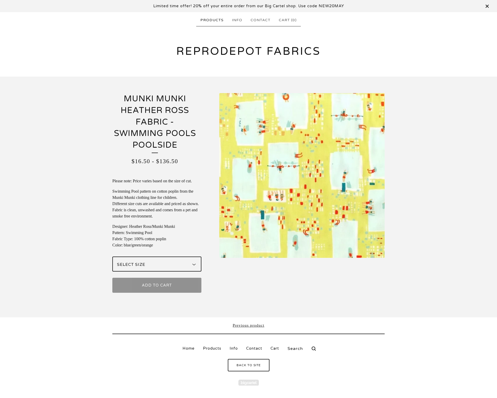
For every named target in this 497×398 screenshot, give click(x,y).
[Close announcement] (487, 6)
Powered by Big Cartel (248, 383)
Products (212, 20)
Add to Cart (157, 285)
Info (237, 20)
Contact (261, 20)
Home (188, 348)
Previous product (248, 325)
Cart (275, 348)
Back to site (249, 365)
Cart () (288, 20)
